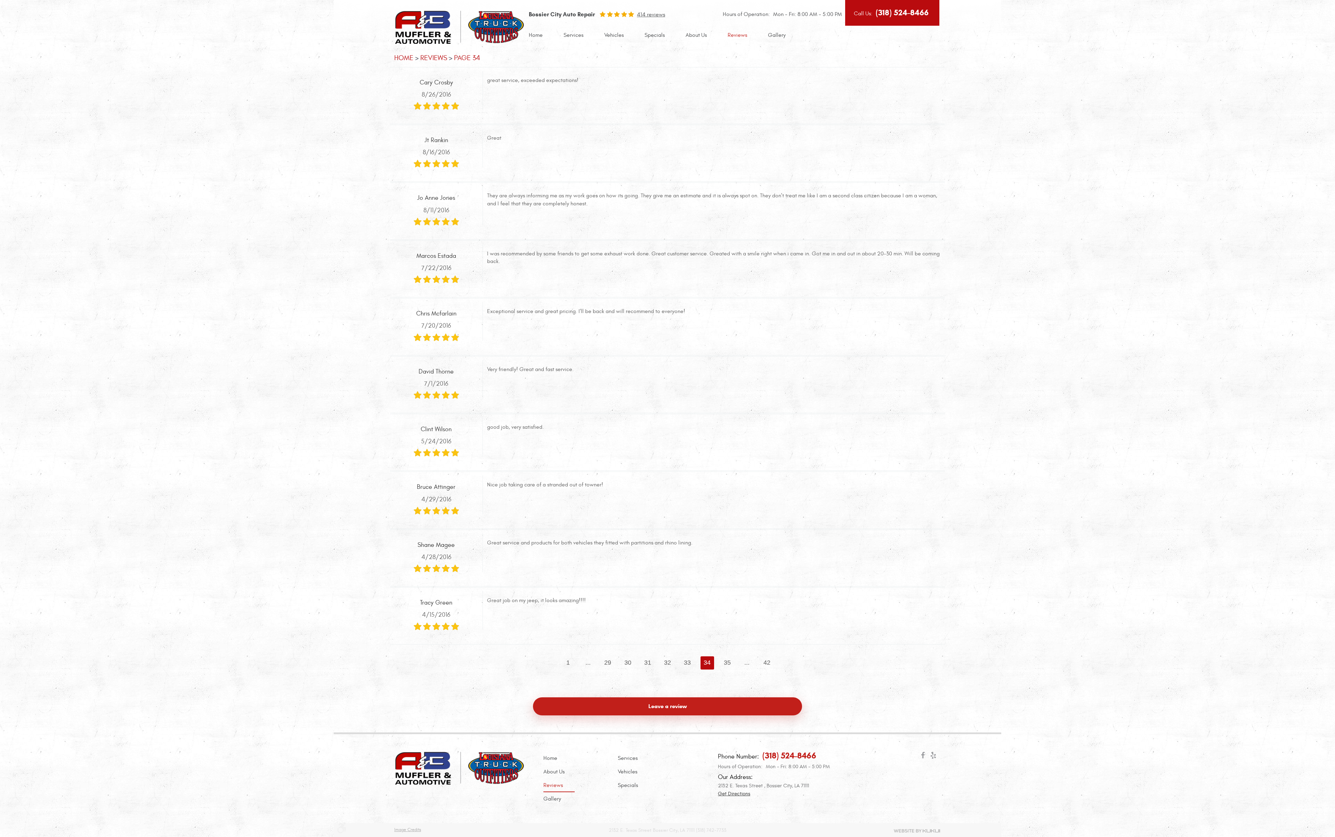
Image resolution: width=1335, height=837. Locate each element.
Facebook (923, 757)
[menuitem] (536, 35)
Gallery (777, 35)
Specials (655, 35)
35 (727, 662)
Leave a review (667, 706)
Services (573, 35)
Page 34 (467, 58)
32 (667, 662)
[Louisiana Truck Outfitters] (459, 42)
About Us (696, 35)
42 (766, 662)
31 (647, 662)
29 (607, 662)
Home (536, 35)
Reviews (737, 35)
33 (687, 662)
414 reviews (651, 14)
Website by (917, 831)
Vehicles (614, 35)
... (588, 662)
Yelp (933, 757)
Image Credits (407, 829)
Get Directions (734, 794)
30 (627, 662)
